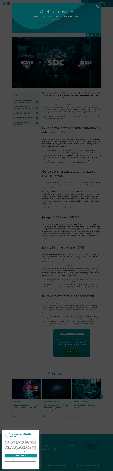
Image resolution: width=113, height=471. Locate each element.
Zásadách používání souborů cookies (28, 451)
